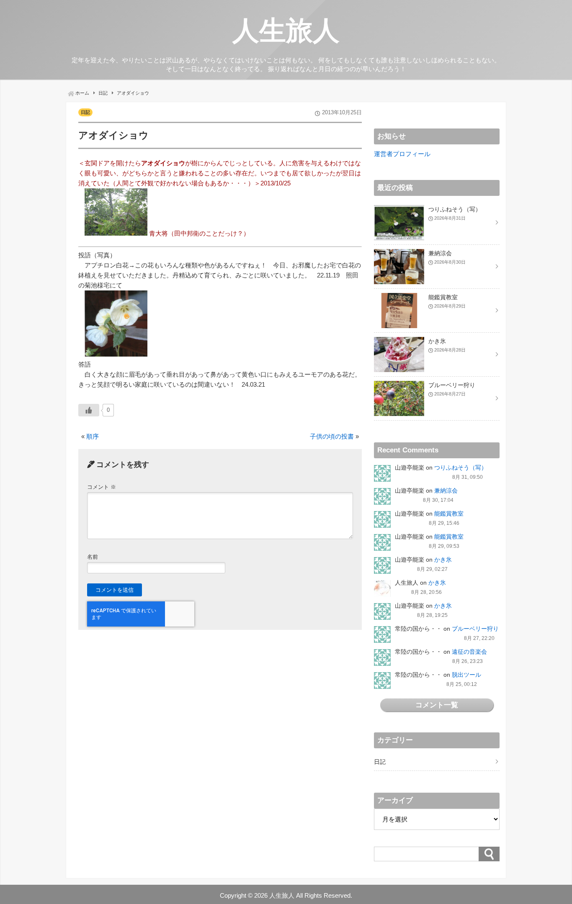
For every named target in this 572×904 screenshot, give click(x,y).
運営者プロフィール (402, 153)
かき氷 (443, 559)
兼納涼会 (446, 490)
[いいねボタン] (88, 410)
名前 (92, 557)
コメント (101, 487)
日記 (85, 112)
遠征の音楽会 (469, 651)
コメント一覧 (436, 705)
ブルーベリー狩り (475, 628)
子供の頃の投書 (332, 436)
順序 (92, 436)
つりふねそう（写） (460, 467)
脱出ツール (466, 674)
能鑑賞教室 (449, 513)
